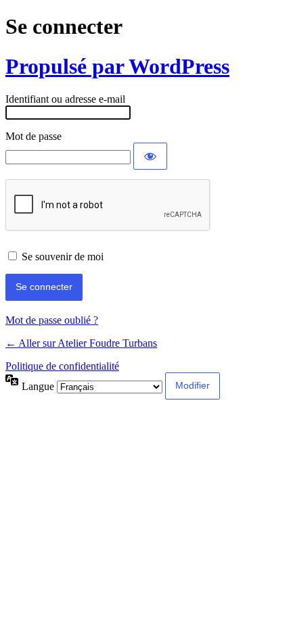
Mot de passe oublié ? (51, 320)
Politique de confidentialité (62, 366)
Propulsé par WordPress (117, 66)
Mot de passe (33, 136)
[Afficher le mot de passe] (150, 156)
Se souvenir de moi (63, 256)
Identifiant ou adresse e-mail (65, 99)
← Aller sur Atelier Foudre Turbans (81, 343)
